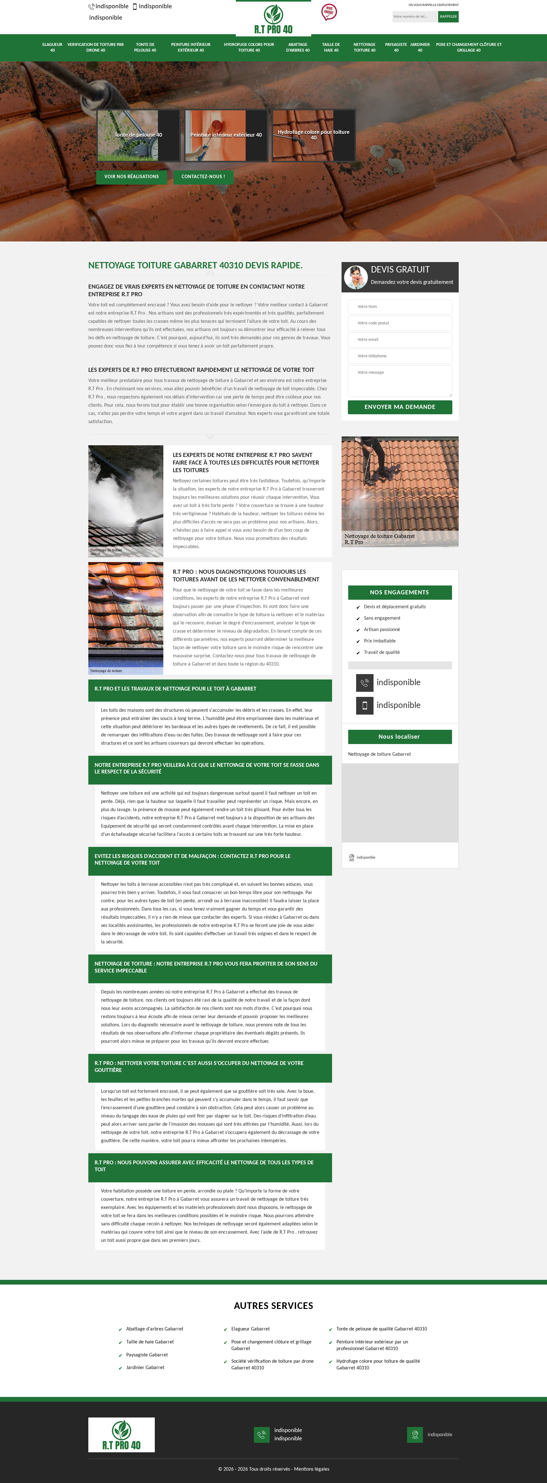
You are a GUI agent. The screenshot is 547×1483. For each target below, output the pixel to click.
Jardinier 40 (420, 47)
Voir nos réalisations (131, 177)
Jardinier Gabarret (145, 1367)
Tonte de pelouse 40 (145, 47)
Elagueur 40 (52, 47)
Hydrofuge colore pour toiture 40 (249, 47)
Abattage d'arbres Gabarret (154, 1329)
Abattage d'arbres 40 (298, 47)
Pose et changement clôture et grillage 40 (469, 47)
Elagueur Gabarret (250, 1329)
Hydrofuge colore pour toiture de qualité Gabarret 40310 (378, 1365)
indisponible (112, 6)
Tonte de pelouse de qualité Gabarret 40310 (381, 1329)
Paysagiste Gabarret (147, 1355)
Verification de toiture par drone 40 (95, 47)
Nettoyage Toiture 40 (364, 47)
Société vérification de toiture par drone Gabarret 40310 (272, 1365)
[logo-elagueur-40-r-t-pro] (273, 18)
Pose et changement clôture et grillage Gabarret (271, 1345)
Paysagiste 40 (396, 47)
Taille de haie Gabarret (150, 1342)
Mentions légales (311, 1469)
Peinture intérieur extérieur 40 (191, 47)
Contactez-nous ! (203, 177)
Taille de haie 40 (331, 47)
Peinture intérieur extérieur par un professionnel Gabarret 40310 (372, 1345)
